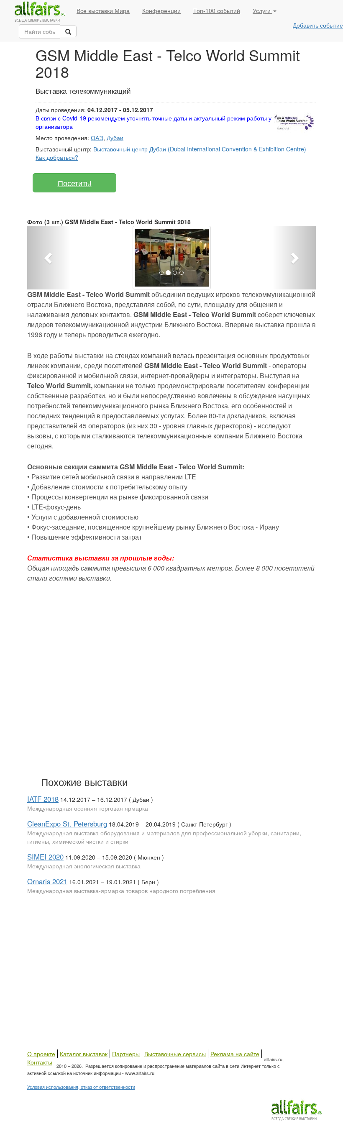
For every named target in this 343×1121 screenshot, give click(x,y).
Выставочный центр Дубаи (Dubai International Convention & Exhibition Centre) (199, 149)
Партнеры (126, 1053)
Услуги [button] (262, 10)
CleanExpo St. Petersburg (67, 824)
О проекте (41, 1053)
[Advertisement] (148, 677)
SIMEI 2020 (45, 857)
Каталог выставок (84, 1053)
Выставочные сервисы (175, 1053)
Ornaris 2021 (47, 881)
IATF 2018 (43, 799)
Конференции (161, 10)
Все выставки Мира (103, 10)
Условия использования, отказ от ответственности (81, 1086)
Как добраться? (57, 157)
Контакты (39, 1062)
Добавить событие (318, 25)
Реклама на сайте (234, 1053)
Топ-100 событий (216, 10)
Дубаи (115, 137)
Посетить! (75, 182)
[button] (49, 257)
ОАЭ (97, 137)
